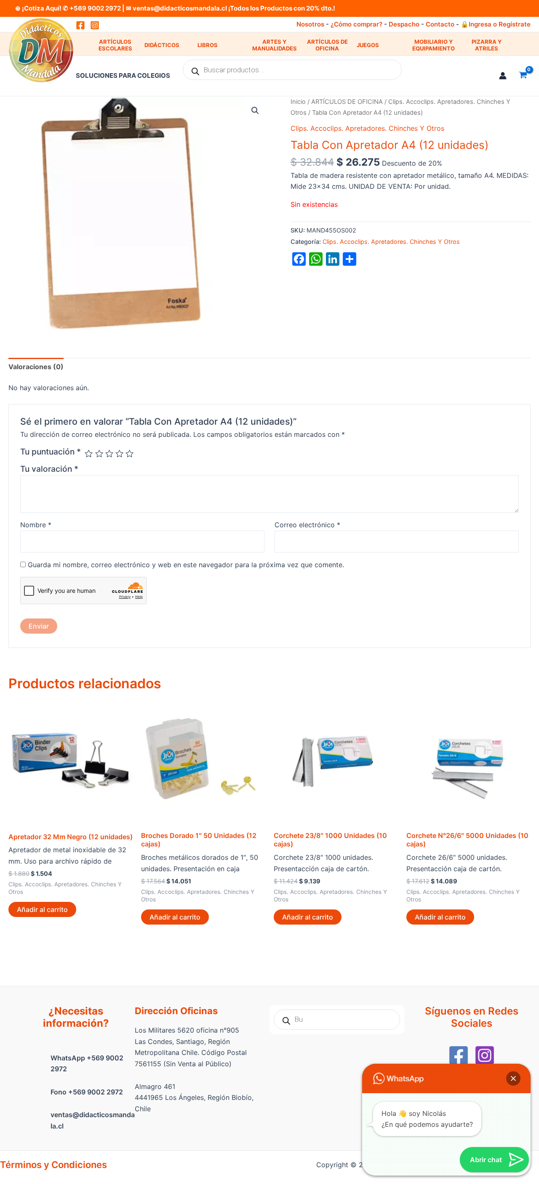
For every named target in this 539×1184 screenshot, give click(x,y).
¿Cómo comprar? (356, 24)
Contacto (440, 24)
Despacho (404, 24)
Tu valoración (49, 469)
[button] (255, 110)
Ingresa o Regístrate (500, 24)
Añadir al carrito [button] (42, 909)
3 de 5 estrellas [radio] (109, 453)
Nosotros (310, 24)
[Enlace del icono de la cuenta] (503, 75)
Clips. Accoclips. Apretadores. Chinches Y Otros (367, 128)
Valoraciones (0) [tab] (36, 366)
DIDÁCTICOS (161, 45)
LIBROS (207, 45)
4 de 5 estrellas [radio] (119, 453)
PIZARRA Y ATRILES (487, 45)
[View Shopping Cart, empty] (523, 76)
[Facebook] (458, 1055)
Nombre (35, 525)
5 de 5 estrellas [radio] (129, 453)
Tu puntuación (50, 452)
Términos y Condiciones (53, 1164)
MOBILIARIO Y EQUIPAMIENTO (433, 45)
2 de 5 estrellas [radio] (99, 453)
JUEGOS (368, 45)
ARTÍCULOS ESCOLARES (115, 45)
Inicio (298, 102)
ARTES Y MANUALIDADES (274, 45)
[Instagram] (94, 25)
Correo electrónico (307, 525)
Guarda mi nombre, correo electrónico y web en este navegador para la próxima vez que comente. (186, 564)
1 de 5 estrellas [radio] (89, 453)
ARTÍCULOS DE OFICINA (327, 45)
